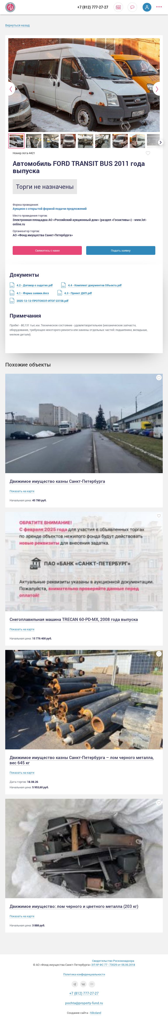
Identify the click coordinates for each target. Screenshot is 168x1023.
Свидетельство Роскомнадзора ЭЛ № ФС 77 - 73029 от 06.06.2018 (113, 963)
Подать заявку (121, 250)
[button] (12, 89)
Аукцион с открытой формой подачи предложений (50, 209)
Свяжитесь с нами (47, 250)
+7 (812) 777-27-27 (92, 7)
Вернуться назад (17, 25)
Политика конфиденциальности (84, 974)
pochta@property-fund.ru (84, 1003)
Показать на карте (22, 491)
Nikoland (95, 1013)
